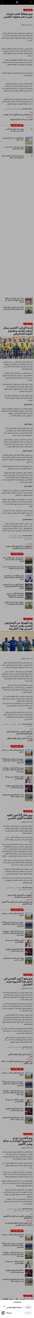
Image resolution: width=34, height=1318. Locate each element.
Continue (28, 1313)
